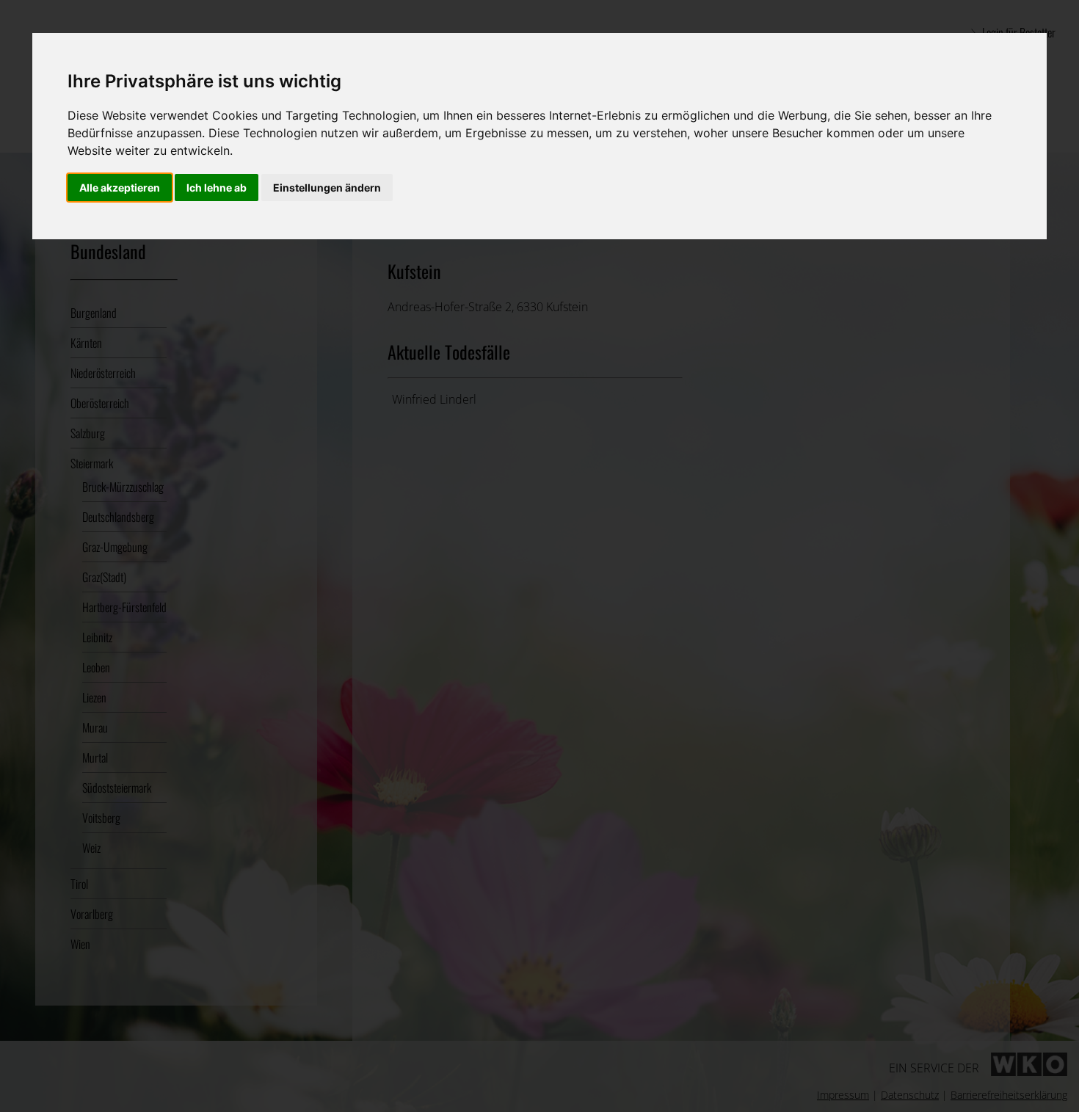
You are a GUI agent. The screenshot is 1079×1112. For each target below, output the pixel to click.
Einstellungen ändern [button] (327, 187)
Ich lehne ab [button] (216, 187)
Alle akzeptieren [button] (119, 187)
